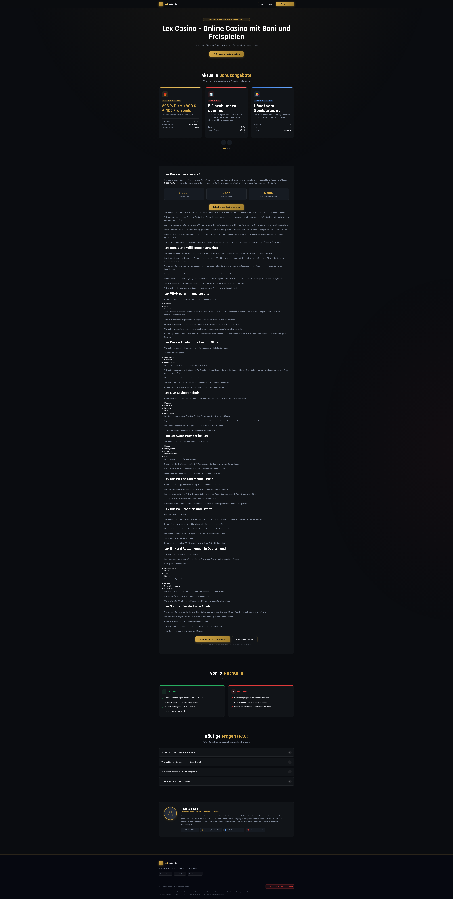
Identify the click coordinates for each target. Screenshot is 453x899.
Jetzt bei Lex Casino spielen (226, 207)
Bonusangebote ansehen (228, 54)
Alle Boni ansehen (244, 639)
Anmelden (268, 4)
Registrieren (286, 4)
